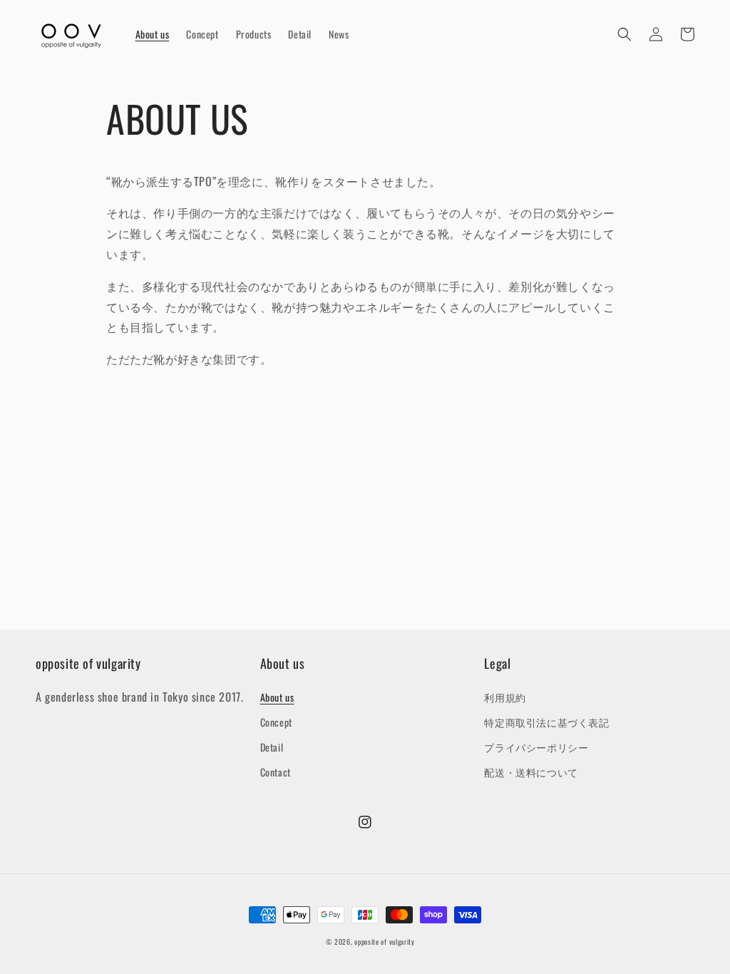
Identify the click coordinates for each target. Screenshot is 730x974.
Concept (276, 721)
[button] (624, 34)
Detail (272, 746)
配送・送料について (530, 771)
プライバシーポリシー (536, 746)
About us (277, 697)
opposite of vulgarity (384, 941)
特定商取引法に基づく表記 (546, 721)
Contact (275, 771)
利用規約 (504, 697)
